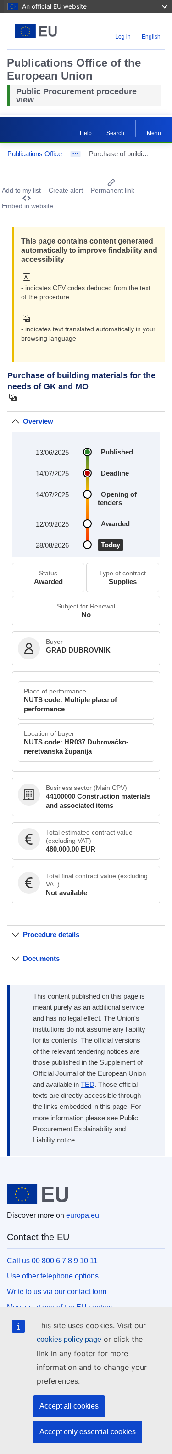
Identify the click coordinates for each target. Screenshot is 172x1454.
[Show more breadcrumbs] (75, 154)
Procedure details (51, 934)
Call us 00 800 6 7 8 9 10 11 (52, 1261)
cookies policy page (69, 1339)
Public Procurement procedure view (76, 95)
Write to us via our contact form (56, 1291)
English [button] (151, 37)
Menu (154, 133)
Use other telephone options (53, 1276)
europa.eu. (83, 1215)
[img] (29, 277)
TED (87, 1084)
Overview (38, 421)
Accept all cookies (69, 1406)
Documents (41, 958)
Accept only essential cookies (87, 1432)
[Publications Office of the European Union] (36, 31)
